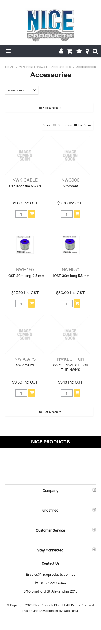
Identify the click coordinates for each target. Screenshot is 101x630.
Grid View (65, 125)
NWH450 (25, 269)
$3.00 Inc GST (25, 203)
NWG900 (70, 180)
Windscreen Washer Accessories (45, 67)
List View (84, 125)
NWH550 (70, 269)
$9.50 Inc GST (25, 382)
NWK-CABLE (25, 180)
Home (9, 67)
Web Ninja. (71, 610)
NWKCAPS (25, 359)
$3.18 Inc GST (70, 382)
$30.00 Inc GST (70, 292)
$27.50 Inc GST (25, 292)
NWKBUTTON (70, 359)
